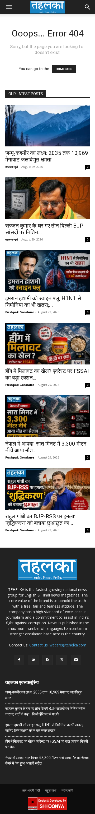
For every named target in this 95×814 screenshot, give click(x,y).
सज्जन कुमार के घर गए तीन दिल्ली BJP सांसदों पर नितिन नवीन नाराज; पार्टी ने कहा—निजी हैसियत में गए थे (45, 711)
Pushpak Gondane (19, 312)
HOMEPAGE (64, 69)
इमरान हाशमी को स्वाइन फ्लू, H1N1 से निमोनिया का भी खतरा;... (43, 301)
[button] (9, 7)
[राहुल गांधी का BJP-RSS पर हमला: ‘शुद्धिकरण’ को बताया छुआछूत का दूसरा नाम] (47, 489)
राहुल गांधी (50, 790)
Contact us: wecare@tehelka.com (57, 645)
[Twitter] (61, 660)
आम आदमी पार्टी (31, 790)
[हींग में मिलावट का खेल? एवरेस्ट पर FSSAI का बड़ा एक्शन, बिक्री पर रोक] (47, 343)
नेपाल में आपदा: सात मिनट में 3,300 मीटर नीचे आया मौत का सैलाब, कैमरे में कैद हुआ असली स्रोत (47, 760)
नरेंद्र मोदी (67, 790)
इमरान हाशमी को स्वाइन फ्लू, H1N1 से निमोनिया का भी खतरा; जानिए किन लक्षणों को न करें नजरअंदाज (44, 728)
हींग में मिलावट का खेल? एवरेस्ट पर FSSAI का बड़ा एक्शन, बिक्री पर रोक (46, 744)
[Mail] (33, 660)
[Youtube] (76, 660)
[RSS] (47, 660)
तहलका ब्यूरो (11, 167)
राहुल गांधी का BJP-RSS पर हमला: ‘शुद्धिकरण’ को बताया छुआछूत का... (40, 519)
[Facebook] (19, 660)
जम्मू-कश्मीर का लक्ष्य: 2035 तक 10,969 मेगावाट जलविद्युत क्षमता (46, 156)
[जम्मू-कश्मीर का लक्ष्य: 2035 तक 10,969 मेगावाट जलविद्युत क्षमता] (47, 125)
